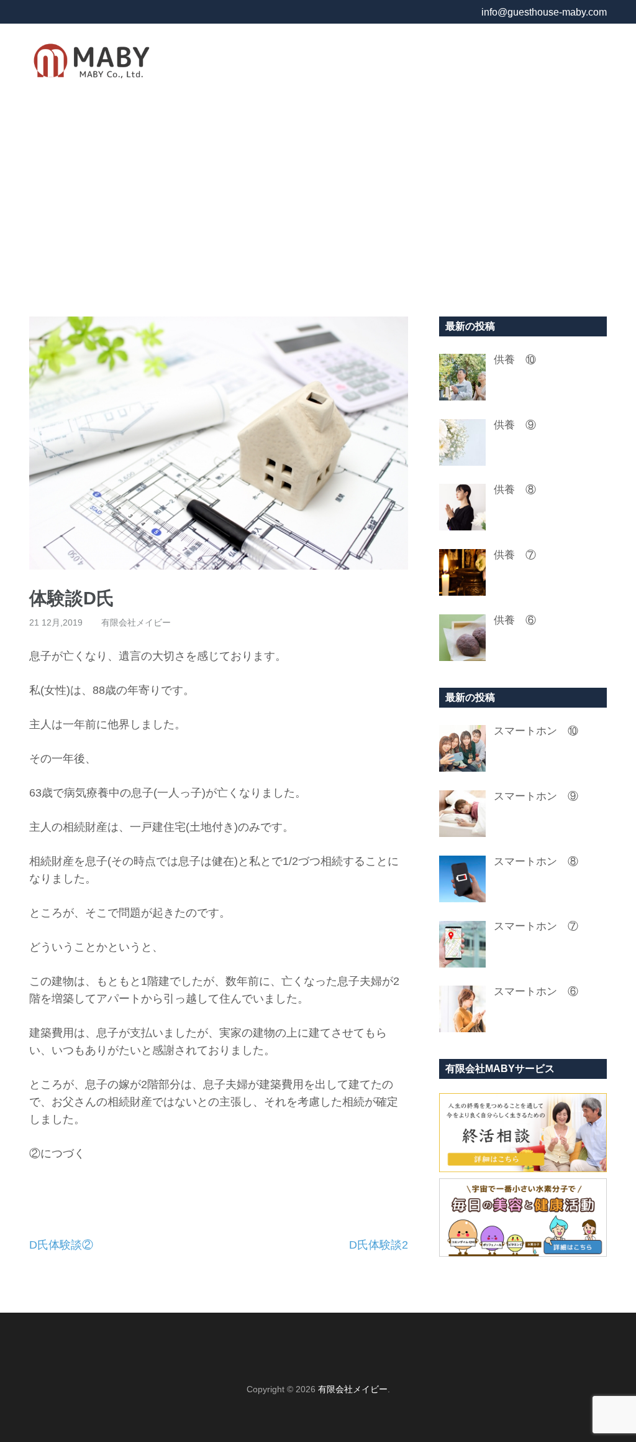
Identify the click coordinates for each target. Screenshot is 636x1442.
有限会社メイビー (136, 622)
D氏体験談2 (378, 1245)
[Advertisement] (318, 205)
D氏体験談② (61, 1245)
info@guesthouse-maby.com (544, 12)
